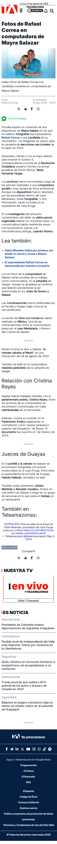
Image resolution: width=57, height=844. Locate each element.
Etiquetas (28, 791)
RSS (28, 782)
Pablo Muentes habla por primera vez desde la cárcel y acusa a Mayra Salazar (29, 254)
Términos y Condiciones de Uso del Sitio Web (28, 825)
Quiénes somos (28, 808)
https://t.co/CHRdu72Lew (39, 530)
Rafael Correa (11, 137)
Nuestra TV (18, 570)
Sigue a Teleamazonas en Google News (28, 759)
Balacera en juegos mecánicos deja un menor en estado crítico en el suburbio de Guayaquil (27, 706)
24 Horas (28, 770)
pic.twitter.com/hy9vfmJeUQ (28, 533)
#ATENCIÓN (11, 524)
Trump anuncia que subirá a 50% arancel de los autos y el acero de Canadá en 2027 (24, 685)
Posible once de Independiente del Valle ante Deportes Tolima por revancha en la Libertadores (28, 645)
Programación (28, 765)
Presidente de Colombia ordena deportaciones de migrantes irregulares (28, 626)
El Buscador (28, 776)
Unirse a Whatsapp (17, 118)
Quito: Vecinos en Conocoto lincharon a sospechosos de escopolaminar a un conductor (28, 665)
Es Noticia (15, 612)
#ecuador (9, 547)
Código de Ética (28, 796)
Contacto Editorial (28, 802)
